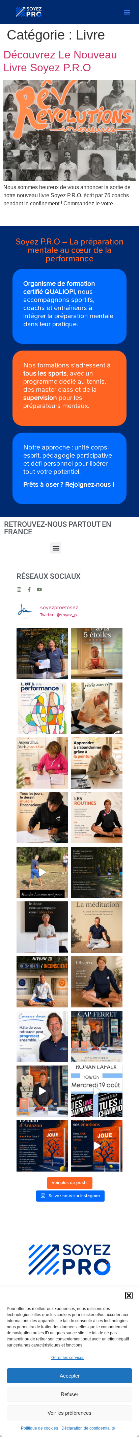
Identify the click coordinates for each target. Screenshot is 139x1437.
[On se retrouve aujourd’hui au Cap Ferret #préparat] (96, 1091)
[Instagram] (19, 589)
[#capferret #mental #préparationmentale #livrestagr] (42, 1091)
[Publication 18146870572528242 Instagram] (96, 763)
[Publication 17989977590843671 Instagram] (96, 1036)
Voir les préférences (69, 1413)
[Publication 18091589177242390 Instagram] (96, 708)
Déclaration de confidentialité (88, 1428)
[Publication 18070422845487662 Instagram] (42, 763)
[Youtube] (39, 589)
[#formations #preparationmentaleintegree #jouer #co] (42, 1036)
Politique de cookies (39, 1428)
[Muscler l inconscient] (42, 817)
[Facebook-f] (29, 589)
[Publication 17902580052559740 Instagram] (42, 981)
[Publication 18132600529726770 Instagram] (96, 872)
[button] (129, 1295)
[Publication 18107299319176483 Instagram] (96, 653)
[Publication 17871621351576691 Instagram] (96, 927)
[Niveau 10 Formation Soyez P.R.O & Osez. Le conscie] (96, 981)
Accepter (70, 1376)
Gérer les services (67, 1357)
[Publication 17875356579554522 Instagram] (42, 653)
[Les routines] (96, 817)
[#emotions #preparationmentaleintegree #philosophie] (96, 1146)
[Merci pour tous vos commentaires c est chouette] (42, 1146)
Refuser (69, 1394)
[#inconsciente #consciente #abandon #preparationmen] (42, 872)
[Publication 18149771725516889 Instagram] (42, 927)
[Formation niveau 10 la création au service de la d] (42, 708)
